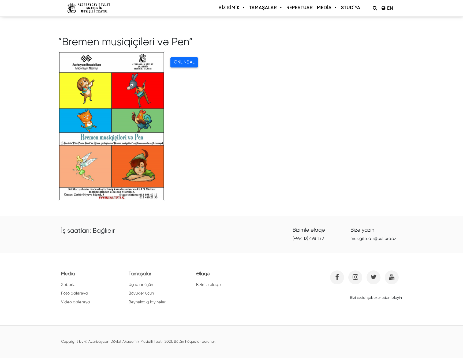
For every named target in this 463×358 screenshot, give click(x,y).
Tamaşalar (263, 8)
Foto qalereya (74, 293)
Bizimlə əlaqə (208, 285)
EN (389, 8)
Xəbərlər (69, 285)
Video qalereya (75, 302)
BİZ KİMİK (230, 8)
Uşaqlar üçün (141, 285)
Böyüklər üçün (141, 293)
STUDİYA (350, 8)
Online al (184, 62)
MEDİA (325, 8)
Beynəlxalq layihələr (147, 302)
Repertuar (299, 8)
